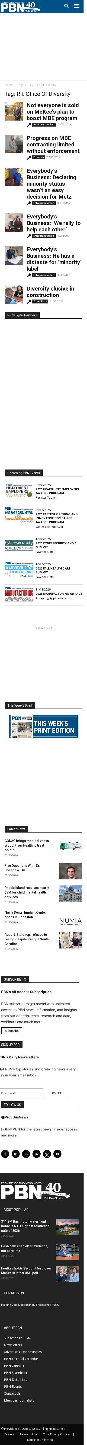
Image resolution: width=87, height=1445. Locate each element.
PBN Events (13, 1386)
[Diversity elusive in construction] (14, 294)
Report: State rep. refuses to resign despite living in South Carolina (27, 939)
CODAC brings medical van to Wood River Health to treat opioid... (27, 845)
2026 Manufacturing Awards (59, 593)
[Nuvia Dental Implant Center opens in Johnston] (70, 918)
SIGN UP (56, 1093)
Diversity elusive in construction (50, 291)
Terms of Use (28, 1434)
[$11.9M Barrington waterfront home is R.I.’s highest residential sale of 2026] (67, 1227)
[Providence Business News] (21, 7)
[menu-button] (76, 6)
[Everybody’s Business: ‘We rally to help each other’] (14, 222)
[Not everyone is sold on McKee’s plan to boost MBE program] (14, 111)
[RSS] (36, 1154)
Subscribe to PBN (17, 1338)
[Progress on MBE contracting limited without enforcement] (14, 144)
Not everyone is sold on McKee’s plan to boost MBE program (53, 111)
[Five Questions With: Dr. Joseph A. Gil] (70, 871)
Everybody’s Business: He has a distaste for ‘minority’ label (54, 259)
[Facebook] (5, 1154)
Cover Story (40, 301)
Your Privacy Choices (57, 1434)
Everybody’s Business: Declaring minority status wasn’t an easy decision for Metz (51, 184)
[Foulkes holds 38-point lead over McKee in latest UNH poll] (67, 1274)
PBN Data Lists (15, 1379)
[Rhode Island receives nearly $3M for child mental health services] (70, 893)
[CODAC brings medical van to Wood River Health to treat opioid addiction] (70, 847)
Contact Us (12, 1393)
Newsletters (13, 1345)
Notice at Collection (40, 1440)
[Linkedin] (26, 1154)
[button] (66, 6)
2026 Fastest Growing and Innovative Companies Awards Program (57, 518)
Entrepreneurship (43, 203)
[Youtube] (57, 1154)
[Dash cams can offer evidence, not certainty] (67, 1252)
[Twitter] (47, 1154)
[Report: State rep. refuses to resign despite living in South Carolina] (70, 940)
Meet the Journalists (19, 1400)
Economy (38, 157)
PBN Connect (14, 1365)
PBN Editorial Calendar (21, 1359)
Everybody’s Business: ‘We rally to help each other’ (54, 223)
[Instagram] (16, 1154)
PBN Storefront (15, 1372)
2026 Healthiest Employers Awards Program (57, 491)
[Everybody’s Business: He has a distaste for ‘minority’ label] (14, 255)
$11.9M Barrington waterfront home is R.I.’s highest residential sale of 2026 (25, 1226)
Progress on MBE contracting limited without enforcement (53, 144)
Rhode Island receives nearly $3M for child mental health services (27, 892)
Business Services (44, 124)
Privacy (9, 1434)
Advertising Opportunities (23, 1352)
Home (9, 85)
